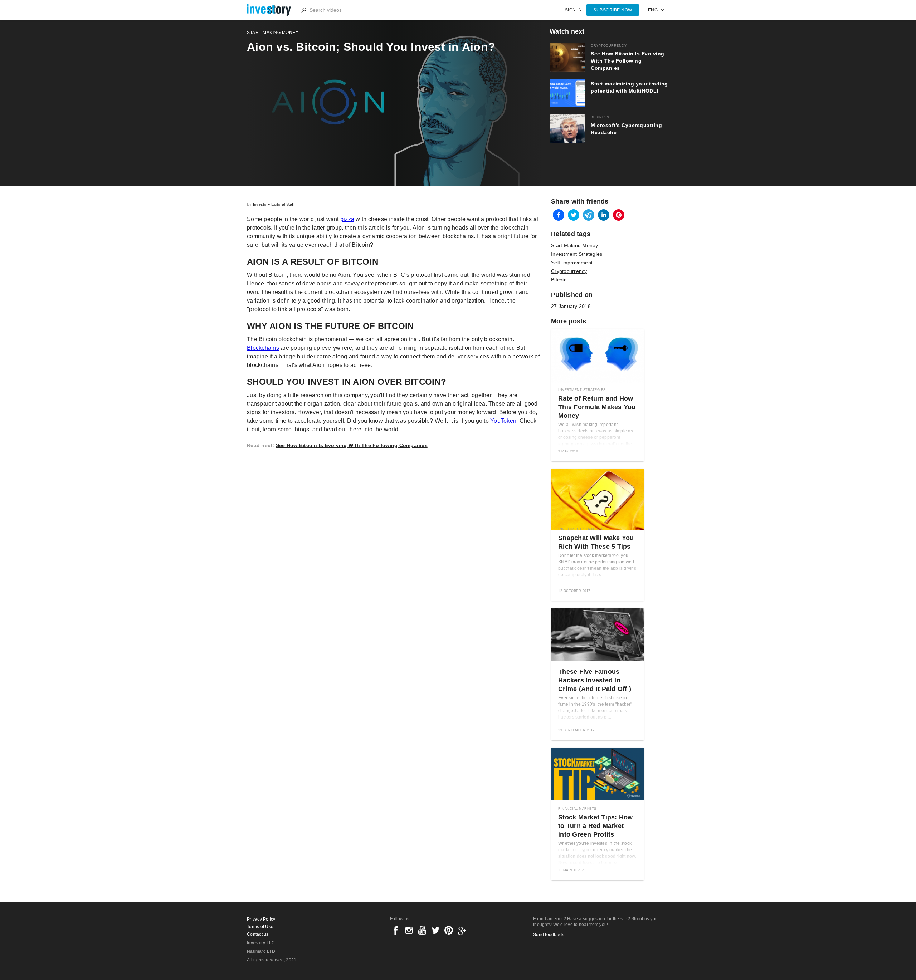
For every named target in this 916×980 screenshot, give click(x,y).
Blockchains (263, 348)
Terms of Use (260, 926)
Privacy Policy (261, 919)
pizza (347, 219)
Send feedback (548, 934)
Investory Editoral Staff (273, 204)
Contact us (258, 934)
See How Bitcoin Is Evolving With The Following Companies (352, 445)
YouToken (503, 421)
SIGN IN (573, 10)
